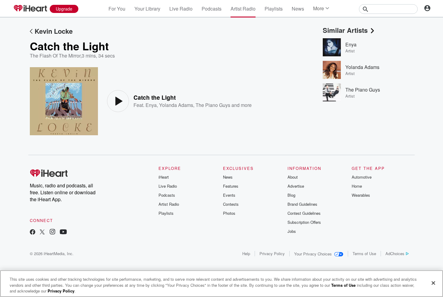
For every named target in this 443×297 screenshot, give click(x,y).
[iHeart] (30, 9)
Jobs (291, 231)
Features (230, 186)
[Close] (433, 282)
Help (246, 253)
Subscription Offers (304, 222)
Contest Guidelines (304, 213)
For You (116, 8)
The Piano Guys (213, 105)
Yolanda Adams (176, 105)
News (298, 8)
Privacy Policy (272, 253)
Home (357, 186)
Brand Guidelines (302, 204)
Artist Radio (243, 8)
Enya (151, 105)
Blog (291, 195)
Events (229, 195)
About (292, 177)
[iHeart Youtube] (63, 232)
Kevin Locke (54, 31)
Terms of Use (364, 253)
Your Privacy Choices (313, 254)
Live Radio (181, 8)
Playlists (274, 8)
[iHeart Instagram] (52, 232)
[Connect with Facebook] (32, 232)
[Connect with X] (42, 232)
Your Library (147, 8)
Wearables (361, 195)
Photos (229, 213)
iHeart (164, 177)
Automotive (362, 177)
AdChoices (394, 253)
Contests (231, 204)
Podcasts (212, 8)
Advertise (295, 186)
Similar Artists (345, 30)
